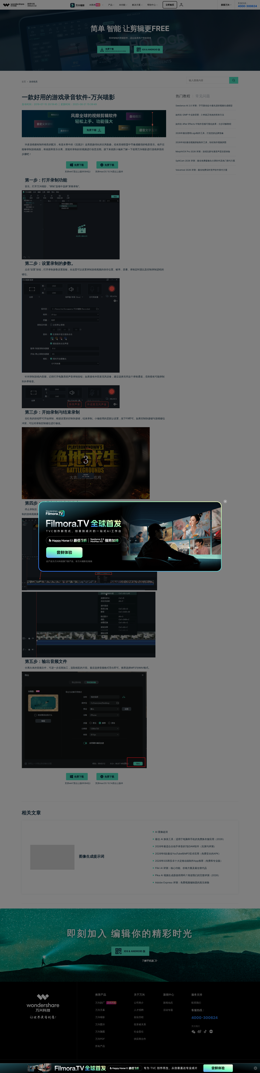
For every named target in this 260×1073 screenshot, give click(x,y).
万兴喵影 (100, 1017)
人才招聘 (139, 1009)
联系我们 (196, 1002)
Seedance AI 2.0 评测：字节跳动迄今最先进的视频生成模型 (204, 105)
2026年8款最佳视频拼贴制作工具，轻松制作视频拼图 (201, 142)
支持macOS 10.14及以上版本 (109, 171)
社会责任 (139, 1031)
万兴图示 (100, 1024)
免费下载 (79, 164)
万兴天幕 (100, 1009)
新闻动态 (168, 1002)
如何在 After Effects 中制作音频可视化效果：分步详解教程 (203, 124)
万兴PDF (100, 1038)
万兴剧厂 (100, 1002)
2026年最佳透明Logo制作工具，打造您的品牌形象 (200, 133)
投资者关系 (140, 1024)
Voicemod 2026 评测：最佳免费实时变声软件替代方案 (201, 170)
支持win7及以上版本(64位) (77, 171)
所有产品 (100, 1046)
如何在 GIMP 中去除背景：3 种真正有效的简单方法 (200, 114)
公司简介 (139, 1002)
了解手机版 (148, 960)
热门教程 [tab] (183, 96)
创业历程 (139, 1017)
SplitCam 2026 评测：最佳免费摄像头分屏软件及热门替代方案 (205, 160)
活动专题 (168, 1009)
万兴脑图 (100, 1031)
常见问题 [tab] (202, 96)
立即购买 (170, 4)
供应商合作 (140, 1038)
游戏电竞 (33, 81)
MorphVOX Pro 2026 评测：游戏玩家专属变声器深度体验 (203, 151)
